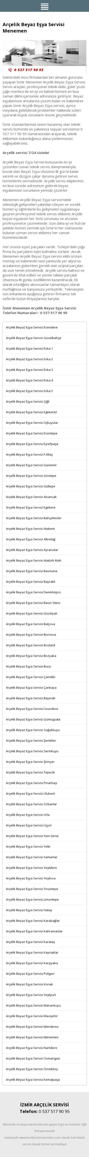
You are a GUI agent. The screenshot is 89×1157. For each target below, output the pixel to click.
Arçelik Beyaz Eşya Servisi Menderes (32, 1026)
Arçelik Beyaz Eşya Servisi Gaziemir (31, 465)
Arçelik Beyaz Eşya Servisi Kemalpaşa (33, 1079)
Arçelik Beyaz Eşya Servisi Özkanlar (31, 804)
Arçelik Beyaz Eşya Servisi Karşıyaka (32, 963)
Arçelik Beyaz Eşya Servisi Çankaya (31, 687)
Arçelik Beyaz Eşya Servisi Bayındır (31, 698)
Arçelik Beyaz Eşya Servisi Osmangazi (33, 1058)
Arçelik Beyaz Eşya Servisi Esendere (32, 327)
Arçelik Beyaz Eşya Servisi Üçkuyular (32, 423)
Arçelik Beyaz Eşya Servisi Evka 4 (29, 380)
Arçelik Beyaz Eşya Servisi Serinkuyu (32, 751)
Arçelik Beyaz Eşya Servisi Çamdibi (30, 677)
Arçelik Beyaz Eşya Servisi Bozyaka (31, 656)
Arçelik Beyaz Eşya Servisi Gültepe (30, 486)
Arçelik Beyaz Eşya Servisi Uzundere (32, 709)
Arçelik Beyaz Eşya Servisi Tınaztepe (32, 889)
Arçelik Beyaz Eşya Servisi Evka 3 (29, 370)
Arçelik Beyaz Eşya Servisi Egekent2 (31, 412)
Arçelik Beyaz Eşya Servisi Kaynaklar (32, 952)
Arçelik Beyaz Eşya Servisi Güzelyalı (31, 613)
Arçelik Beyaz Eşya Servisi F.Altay (29, 454)
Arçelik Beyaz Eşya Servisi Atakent (30, 528)
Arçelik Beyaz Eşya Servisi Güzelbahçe (33, 338)
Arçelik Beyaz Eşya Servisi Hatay (29, 910)
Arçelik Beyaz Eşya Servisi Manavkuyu (33, 1005)
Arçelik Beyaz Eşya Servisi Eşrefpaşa (32, 444)
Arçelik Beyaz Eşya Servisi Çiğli (27, 401)
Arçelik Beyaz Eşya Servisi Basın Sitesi (33, 603)
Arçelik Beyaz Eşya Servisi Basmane (31, 571)
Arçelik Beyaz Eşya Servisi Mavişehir (32, 1016)
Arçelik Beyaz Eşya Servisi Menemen (32, 1037)
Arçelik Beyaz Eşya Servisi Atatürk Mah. (34, 560)
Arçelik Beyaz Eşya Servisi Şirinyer (30, 762)
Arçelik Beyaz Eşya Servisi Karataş (30, 942)
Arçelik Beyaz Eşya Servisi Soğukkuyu (33, 730)
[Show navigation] (44, 6)
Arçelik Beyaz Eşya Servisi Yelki (28, 846)
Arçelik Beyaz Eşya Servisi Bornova (31, 634)
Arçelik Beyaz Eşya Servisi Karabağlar (33, 920)
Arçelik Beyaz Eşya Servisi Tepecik (30, 772)
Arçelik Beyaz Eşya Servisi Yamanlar (31, 857)
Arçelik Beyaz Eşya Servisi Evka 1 (29, 348)
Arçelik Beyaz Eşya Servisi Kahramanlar (34, 931)
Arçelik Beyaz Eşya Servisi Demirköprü (33, 592)
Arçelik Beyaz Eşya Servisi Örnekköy (32, 1069)
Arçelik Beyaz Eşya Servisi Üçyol (29, 825)
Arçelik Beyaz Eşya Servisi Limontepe (32, 899)
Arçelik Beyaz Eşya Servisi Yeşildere (31, 868)
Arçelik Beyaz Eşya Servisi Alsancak (31, 497)
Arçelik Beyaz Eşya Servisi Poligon (30, 973)
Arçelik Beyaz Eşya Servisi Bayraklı (30, 581)
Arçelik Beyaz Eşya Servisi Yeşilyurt (31, 995)
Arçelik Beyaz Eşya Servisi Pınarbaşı (31, 783)
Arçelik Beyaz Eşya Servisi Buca (28, 666)
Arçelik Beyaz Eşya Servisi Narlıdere (31, 1048)
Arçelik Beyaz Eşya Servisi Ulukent (30, 793)
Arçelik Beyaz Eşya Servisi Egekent (30, 507)
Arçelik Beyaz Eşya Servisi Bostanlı (30, 645)
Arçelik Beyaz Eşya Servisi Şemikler (31, 740)
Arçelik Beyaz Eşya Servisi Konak (29, 984)
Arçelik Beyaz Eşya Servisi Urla (28, 815)
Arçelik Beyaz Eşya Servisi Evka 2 (29, 359)
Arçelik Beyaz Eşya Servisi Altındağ (30, 539)
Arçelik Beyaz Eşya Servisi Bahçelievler (33, 518)
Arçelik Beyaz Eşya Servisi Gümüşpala (33, 719)
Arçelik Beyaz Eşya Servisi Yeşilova (31, 878)
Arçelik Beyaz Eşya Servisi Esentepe (31, 433)
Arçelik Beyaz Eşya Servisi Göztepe (31, 475)
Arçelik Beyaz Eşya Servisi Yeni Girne (32, 836)
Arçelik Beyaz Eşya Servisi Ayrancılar (32, 550)
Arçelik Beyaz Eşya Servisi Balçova (30, 624)
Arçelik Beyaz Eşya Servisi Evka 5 (29, 391)
